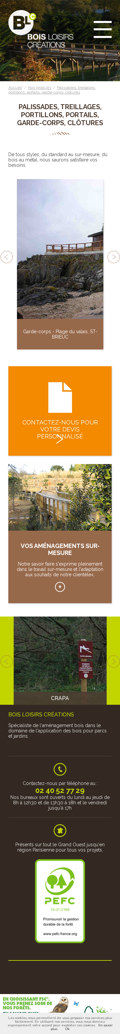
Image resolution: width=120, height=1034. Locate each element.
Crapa (60, 698)
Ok (67, 1029)
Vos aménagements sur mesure (60, 587)
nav (103, 30)
